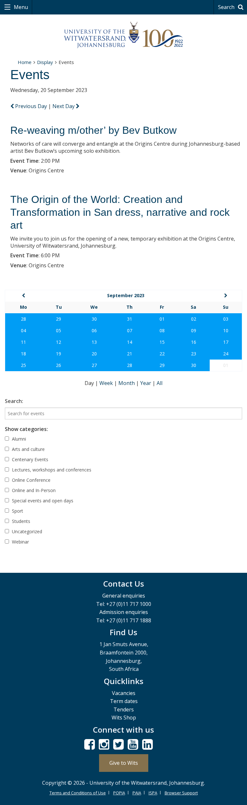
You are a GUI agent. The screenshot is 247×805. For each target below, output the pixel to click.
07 (129, 330)
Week (106, 383)
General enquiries (123, 595)
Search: (14, 401)
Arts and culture (28, 449)
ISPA (153, 793)
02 (193, 319)
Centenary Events (29, 459)
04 (23, 330)
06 (94, 330)
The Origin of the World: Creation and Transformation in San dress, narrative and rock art (120, 212)
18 (23, 354)
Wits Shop (124, 717)
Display (45, 62)
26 (58, 365)
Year (146, 383)
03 (225, 319)
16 (193, 342)
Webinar (20, 542)
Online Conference (30, 480)
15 (162, 342)
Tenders (124, 709)
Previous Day (31, 106)
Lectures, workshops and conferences (51, 470)
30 (94, 319)
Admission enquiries (123, 612)
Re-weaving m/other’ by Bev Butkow (93, 130)
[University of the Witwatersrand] (123, 35)
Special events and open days (42, 501)
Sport (17, 511)
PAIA (137, 793)
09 (193, 330)
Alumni (18, 439)
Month (127, 383)
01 (162, 319)
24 (225, 354)
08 (162, 330)
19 (58, 354)
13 (94, 342)
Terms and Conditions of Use (78, 793)
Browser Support (181, 793)
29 (58, 319)
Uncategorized (26, 531)
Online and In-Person (33, 490)
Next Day (64, 106)
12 (58, 342)
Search (227, 7)
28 (23, 319)
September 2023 (125, 295)
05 (58, 330)
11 (23, 342)
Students (20, 521)
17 (225, 342)
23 (193, 354)
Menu (20, 7)
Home (25, 62)
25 (23, 365)
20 (94, 354)
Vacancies (123, 693)
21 (129, 354)
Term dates (124, 701)
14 (129, 342)
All (159, 383)
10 (225, 330)
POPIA (119, 793)
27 (94, 365)
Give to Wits (123, 762)
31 (129, 319)
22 (162, 354)
